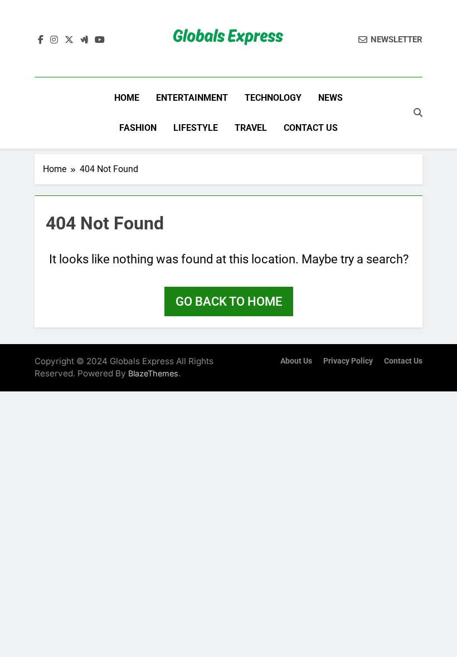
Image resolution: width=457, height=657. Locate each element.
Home (126, 97)
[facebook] (41, 40)
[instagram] (54, 40)
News (330, 97)
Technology (273, 97)
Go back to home (229, 301)
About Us (296, 361)
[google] (84, 40)
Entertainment (192, 97)
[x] (69, 40)
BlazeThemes (153, 373)
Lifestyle (195, 127)
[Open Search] (418, 112)
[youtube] (99, 40)
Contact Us (311, 127)
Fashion (138, 127)
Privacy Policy (348, 361)
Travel (251, 127)
